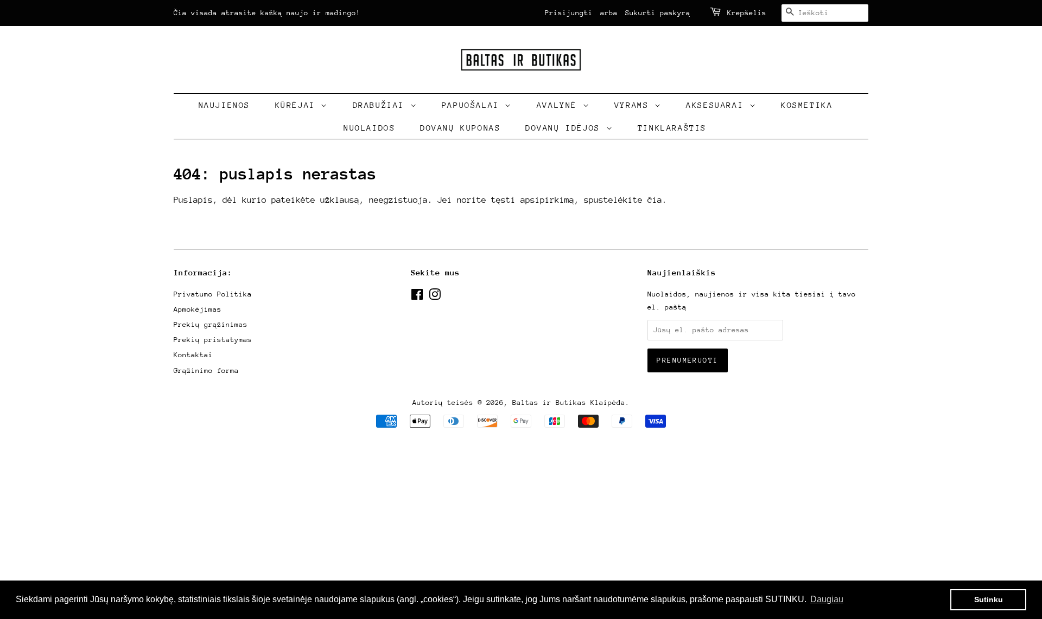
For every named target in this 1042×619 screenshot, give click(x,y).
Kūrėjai (298, 104)
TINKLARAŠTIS (672, 127)
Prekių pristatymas (213, 340)
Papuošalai (473, 104)
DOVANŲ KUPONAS (460, 127)
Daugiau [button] (826, 599)
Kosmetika (807, 104)
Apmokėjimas (197, 309)
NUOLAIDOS (369, 127)
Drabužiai (381, 104)
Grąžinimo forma (206, 370)
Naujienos (224, 104)
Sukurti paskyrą (657, 13)
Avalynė (560, 104)
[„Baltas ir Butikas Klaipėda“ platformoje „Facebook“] (417, 297)
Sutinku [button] (988, 599)
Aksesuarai (717, 104)
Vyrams (634, 104)
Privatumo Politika (213, 294)
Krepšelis (746, 13)
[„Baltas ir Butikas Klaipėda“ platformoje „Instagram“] (435, 297)
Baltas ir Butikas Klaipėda (568, 402)
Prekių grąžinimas (210, 324)
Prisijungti (569, 13)
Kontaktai (193, 355)
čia (654, 200)
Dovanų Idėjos (565, 127)
